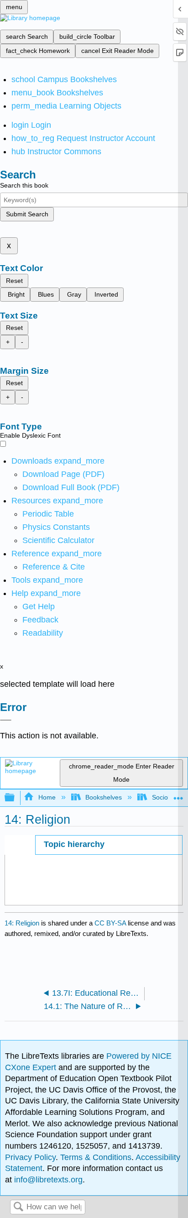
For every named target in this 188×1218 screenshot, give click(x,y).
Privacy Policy (30, 1157)
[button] (40, 619)
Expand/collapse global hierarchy (15, 798)
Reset (14, 280)
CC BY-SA (111, 923)
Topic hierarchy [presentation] (74, 844)
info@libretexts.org (47, 1179)
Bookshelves (104, 797)
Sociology (165, 797)
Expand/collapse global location (178, 795)
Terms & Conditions (95, 1157)
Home (47, 797)
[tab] (109, 845)
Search (18, 1207)
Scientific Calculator (58, 540)
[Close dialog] (5, 720)
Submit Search (27, 214)
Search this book (24, 185)
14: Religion (22, 923)
